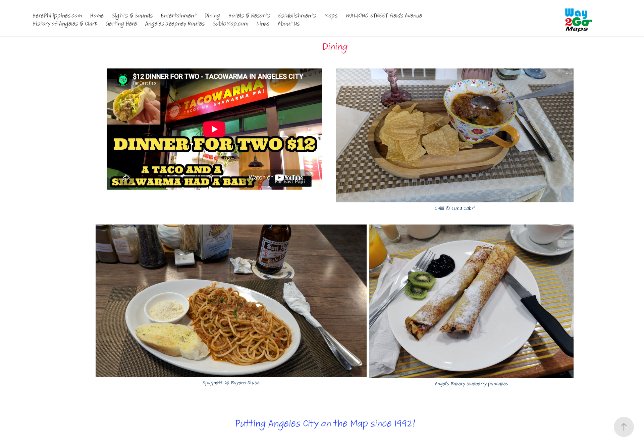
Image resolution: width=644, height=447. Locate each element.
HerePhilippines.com (57, 15)
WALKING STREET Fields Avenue (383, 15)
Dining (212, 15)
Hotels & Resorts (249, 15)
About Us (288, 23)
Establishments (297, 15)
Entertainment (178, 15)
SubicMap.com (230, 23)
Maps (330, 15)
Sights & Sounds (132, 15)
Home (97, 15)
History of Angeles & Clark (64, 23)
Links (262, 23)
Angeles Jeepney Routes (175, 23)
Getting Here (121, 23)
